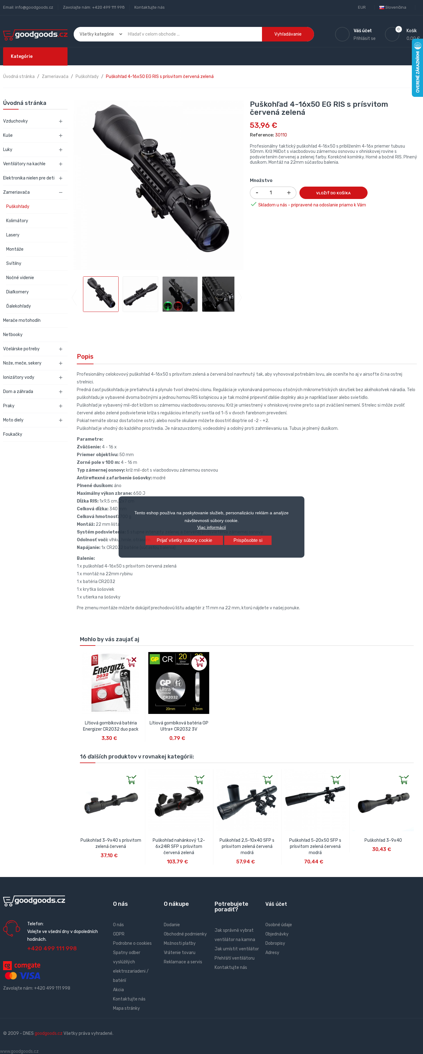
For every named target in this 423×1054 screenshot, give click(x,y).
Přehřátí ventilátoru (235, 958)
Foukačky (12, 434)
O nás (118, 924)
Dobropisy (275, 943)
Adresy (272, 952)
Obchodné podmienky (185, 934)
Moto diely (13, 420)
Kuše (8, 135)
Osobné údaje (278, 924)
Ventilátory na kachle (24, 163)
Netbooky (13, 334)
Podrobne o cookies (132, 943)
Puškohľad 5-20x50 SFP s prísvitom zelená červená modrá (315, 846)
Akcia (118, 989)
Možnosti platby (180, 943)
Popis (85, 356)
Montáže (15, 249)
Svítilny (13, 263)
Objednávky (277, 934)
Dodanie (172, 924)
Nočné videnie (20, 277)
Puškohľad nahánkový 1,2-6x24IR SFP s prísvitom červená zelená (179, 846)
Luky (7, 149)
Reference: (262, 135)
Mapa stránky (126, 1008)
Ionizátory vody (18, 377)
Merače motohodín (22, 320)
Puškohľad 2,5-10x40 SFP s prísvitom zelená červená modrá (247, 846)
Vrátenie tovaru (179, 952)
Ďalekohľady (18, 306)
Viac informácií (211, 527)
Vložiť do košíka (333, 193)
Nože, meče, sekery (22, 363)
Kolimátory (17, 220)
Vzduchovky (15, 121)
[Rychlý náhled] (85, 657)
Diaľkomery (17, 292)
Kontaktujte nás (149, 7)
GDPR (118, 934)
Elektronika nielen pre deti (29, 178)
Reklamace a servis (183, 962)
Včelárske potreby (21, 349)
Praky (9, 405)
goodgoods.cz (49, 1033)
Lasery (13, 235)
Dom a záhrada (18, 391)
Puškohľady (17, 206)
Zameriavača (16, 192)
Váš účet (276, 904)
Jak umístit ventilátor (237, 949)
